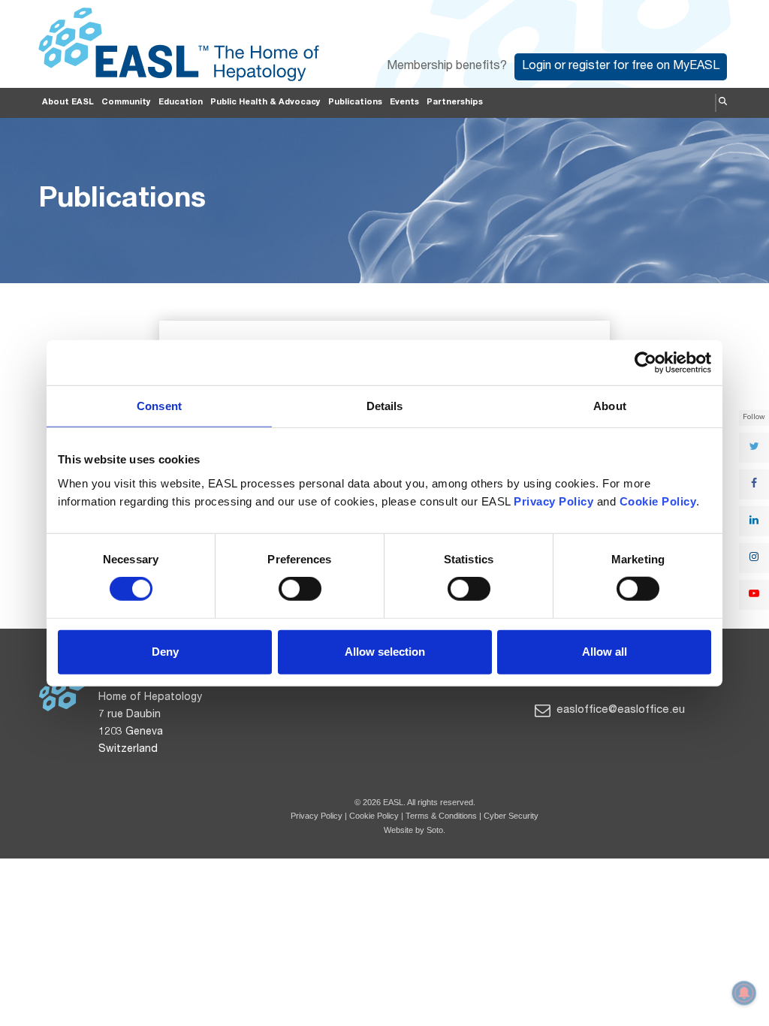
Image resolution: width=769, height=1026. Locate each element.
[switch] (300, 589)
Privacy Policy (316, 815)
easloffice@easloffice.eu (619, 710)
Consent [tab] (159, 406)
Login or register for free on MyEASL (620, 67)
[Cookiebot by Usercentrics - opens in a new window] (645, 363)
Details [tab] (384, 406)
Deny (165, 651)
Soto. (436, 829)
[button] (723, 103)
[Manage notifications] (744, 993)
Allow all (604, 651)
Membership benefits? (447, 67)
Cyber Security (511, 815)
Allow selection (385, 651)
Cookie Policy (375, 815)
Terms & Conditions (441, 815)
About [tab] (609, 406)
